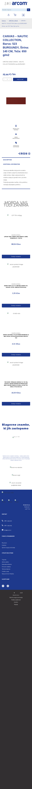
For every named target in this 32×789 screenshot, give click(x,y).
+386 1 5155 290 (8, 521)
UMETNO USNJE (13, 20)
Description (7, 160)
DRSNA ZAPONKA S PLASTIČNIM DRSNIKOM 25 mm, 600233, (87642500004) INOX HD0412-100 (16, 336)
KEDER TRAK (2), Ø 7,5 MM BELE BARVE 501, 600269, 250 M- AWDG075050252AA (16, 286)
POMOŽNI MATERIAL (16, 235)
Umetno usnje (5, 571)
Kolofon (16, 602)
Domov (4, 20)
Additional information (11, 164)
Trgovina (4, 559)
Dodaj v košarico (16, 256)
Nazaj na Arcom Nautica (8, 573)
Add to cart (20, 79)
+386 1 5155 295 (8, 525)
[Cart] (15, 15)
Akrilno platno (5, 562)
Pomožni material (6, 566)
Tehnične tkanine (6, 569)
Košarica (4, 545)
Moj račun (4, 543)
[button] (23, 15)
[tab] (7, 160)
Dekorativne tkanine (7, 564)
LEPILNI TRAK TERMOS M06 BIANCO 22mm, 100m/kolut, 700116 (16, 237)
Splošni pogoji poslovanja (8, 547)
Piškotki (16, 604)
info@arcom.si (7, 530)
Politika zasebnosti (16, 599)
